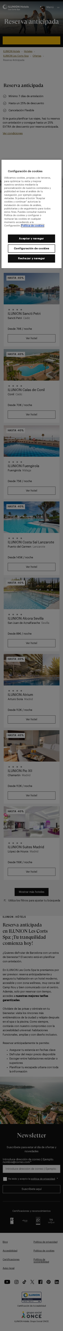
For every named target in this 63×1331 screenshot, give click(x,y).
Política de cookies (32, 226)
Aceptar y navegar (31, 238)
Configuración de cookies (31, 248)
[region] (31, 214)
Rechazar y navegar (31, 258)
